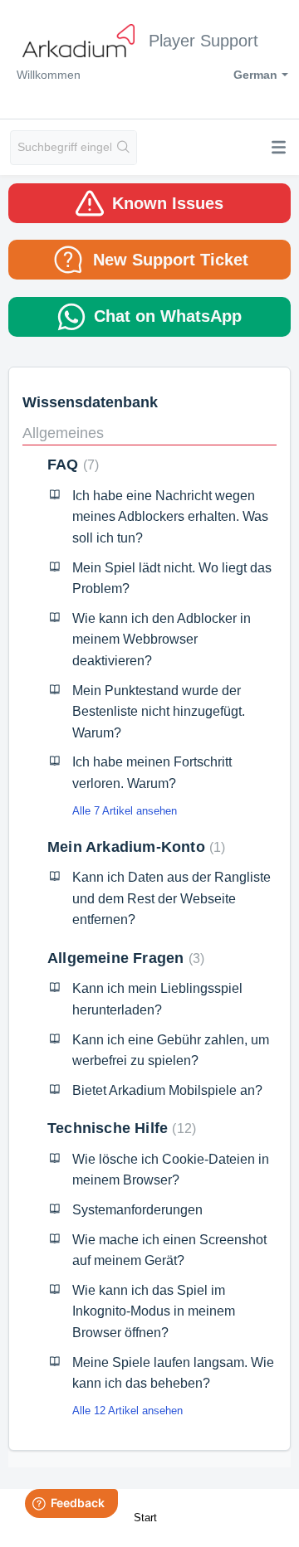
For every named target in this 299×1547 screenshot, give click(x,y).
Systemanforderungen (137, 1210)
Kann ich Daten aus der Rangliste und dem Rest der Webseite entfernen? (171, 898)
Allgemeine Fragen (123, 958)
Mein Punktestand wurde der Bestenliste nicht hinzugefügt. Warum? (158, 712)
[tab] (149, 203)
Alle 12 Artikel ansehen (127, 1410)
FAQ (71, 464)
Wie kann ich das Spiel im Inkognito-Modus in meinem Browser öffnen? (153, 1311)
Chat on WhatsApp (168, 316)
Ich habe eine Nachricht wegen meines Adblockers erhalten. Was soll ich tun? (170, 517)
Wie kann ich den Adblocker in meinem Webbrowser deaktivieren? (161, 639)
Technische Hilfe (119, 1128)
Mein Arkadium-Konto (134, 847)
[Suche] (123, 147)
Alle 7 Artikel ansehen (124, 811)
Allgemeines (63, 433)
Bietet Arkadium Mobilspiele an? (167, 1090)
